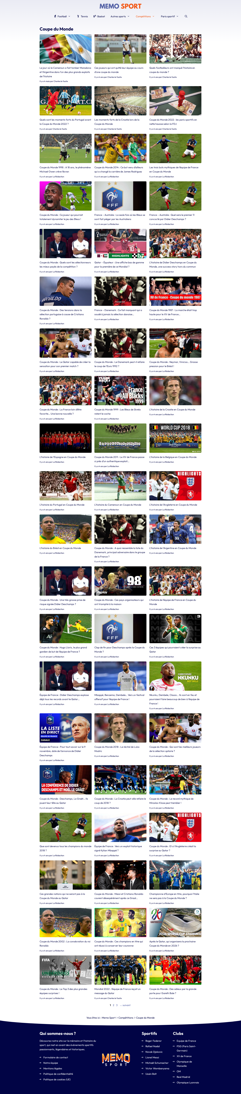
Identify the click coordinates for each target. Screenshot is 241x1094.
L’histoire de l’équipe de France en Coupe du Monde (172, 602)
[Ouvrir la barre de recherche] (186, 16)
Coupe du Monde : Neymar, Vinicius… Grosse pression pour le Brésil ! (173, 364)
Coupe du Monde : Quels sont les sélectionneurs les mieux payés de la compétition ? (65, 264)
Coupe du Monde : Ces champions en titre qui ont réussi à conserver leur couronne (118, 943)
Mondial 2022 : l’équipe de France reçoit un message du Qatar (117, 991)
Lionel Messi (152, 1057)
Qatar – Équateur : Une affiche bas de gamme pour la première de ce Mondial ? (119, 264)
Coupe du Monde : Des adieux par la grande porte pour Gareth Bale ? (172, 991)
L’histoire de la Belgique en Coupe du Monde (173, 457)
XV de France (184, 1056)
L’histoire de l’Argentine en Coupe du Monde (172, 548)
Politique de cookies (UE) (57, 1079)
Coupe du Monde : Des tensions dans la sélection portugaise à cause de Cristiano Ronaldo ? (62, 314)
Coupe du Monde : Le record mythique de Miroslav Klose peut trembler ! (171, 800)
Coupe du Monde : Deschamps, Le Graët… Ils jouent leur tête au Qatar (64, 800)
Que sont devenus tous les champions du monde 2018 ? (65, 848)
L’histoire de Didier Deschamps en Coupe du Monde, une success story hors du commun (173, 264)
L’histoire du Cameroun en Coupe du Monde (117, 504)
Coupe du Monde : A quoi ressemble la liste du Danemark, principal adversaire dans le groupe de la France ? (119, 552)
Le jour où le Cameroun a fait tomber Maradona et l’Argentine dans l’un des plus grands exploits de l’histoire (65, 72)
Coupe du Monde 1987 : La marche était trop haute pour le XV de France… (173, 312)
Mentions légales (52, 1068)
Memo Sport (109, 1017)
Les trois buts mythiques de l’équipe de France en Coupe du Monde (173, 169)
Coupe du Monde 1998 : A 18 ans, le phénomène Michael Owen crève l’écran (65, 169)
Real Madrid (183, 1077)
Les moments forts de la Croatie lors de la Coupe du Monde (116, 121)
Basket (101, 16)
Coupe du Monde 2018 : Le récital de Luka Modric (116, 749)
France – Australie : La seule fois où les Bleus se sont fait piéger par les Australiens (119, 217)
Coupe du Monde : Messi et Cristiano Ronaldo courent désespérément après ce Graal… (118, 896)
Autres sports (118, 16)
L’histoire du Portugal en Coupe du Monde (62, 504)
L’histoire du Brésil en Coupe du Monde (60, 548)
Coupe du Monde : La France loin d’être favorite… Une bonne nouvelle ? (60, 411)
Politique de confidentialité (58, 1073)
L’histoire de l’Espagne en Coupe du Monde (62, 457)
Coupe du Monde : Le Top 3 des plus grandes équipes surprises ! (63, 991)
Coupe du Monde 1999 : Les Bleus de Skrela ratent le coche (117, 411)
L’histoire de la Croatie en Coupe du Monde (172, 409)
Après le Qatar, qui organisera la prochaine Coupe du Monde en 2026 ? (172, 943)
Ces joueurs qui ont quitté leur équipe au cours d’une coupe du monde (118, 70)
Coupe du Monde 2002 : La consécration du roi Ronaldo (65, 943)
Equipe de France (186, 1040)
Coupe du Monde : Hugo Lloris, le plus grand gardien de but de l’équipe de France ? (63, 649)
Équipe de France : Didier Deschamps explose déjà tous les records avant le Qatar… (64, 697)
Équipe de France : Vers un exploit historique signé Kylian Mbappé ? (118, 848)
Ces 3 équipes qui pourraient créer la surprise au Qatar (175, 649)
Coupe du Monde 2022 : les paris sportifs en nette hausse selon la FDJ (173, 121)
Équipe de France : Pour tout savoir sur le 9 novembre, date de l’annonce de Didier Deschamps (62, 751)
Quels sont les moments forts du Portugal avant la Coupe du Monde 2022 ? (65, 121)
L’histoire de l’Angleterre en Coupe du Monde (173, 504)
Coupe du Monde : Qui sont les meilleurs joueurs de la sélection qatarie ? (175, 749)
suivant (125, 1005)
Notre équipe (50, 1062)
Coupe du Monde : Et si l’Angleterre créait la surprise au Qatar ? (172, 848)
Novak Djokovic (154, 1051)
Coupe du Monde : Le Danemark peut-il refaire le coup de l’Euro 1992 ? (119, 364)
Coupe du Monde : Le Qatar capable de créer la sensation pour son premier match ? (65, 364)
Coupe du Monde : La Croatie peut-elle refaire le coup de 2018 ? (120, 800)
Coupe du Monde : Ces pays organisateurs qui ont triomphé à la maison (119, 602)
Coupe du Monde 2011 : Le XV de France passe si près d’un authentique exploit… (119, 459)
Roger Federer (153, 1040)
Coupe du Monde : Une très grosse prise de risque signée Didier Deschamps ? (62, 602)
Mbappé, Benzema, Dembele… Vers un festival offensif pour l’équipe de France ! (119, 697)
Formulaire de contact (55, 1057)
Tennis (84, 16)
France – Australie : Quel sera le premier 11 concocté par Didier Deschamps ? (171, 217)
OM (179, 1071)
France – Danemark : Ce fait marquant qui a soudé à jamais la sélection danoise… (118, 312)
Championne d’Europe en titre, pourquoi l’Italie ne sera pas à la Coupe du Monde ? (174, 896)
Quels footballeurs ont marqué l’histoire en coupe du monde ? (172, 70)
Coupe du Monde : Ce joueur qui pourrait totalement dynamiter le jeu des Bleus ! (61, 217)
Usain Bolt (151, 1073)
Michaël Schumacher (157, 1062)
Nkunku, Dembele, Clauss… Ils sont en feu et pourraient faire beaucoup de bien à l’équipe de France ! (174, 699)
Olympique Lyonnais (188, 1082)
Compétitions (143, 16)
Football (62, 16)
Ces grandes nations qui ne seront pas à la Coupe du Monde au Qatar (62, 896)
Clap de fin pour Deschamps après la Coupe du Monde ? (119, 649)
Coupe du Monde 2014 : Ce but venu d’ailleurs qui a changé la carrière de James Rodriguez (118, 169)
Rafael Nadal (152, 1046)
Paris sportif (168, 16)
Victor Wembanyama (157, 1068)
